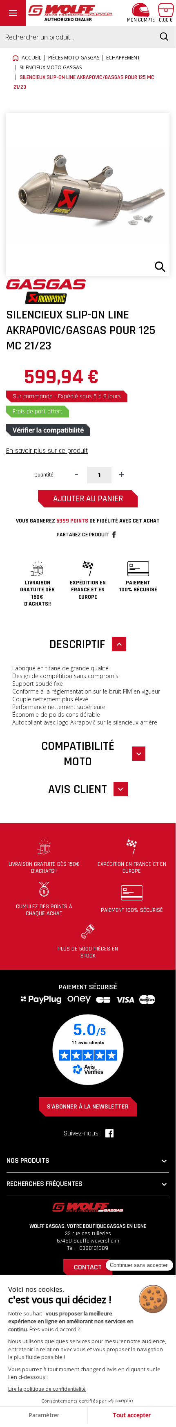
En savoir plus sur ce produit (47, 450)
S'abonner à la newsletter (88, 1106)
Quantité (43, 475)
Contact (88, 1267)
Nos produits (88, 1161)
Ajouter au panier (88, 498)
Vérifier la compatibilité (48, 430)
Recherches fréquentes (88, 1184)
